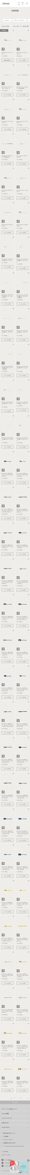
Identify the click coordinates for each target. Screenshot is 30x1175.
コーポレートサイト (6, 1155)
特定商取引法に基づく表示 (9, 1143)
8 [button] (20, 1098)
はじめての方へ (6, 1127)
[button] (27, 1098)
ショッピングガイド (7, 1118)
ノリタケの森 (5, 1151)
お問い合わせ (5, 1123)
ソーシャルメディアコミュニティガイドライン (13, 1146)
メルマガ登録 (5, 1113)
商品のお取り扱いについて (9, 1133)
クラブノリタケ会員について (9, 1109)
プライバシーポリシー (8, 1139)
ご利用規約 (5, 1136)
